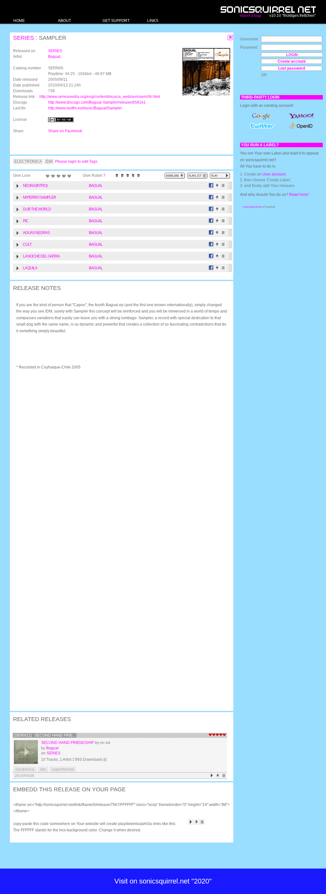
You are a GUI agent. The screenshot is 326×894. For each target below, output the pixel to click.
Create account (292, 61)
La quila (30, 268)
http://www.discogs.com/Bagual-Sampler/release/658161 (97, 102)
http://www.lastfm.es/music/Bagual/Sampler (85, 108)
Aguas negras (36, 232)
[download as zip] (175, 176)
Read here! (298, 194)
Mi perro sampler (39, 197)
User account (273, 174)
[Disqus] (118, 457)
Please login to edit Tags (76, 161)
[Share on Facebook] (211, 185)
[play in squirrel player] (26, 752)
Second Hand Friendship (67, 742)
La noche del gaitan (41, 256)
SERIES (23, 38)
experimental (63, 769)
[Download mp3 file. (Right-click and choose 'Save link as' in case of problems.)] (217, 185)
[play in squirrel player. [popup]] (220, 176)
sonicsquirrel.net (252, 206)
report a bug (250, 15)
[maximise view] (230, 38)
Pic (25, 221)
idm (43, 769)
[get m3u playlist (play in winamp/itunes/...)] (197, 176)
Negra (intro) (35, 185)
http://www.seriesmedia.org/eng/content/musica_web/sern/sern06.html (99, 96)
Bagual (54, 56)
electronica (24, 769)
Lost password (291, 68)
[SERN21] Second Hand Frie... (44, 735)
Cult (27, 244)
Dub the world (37, 209)
